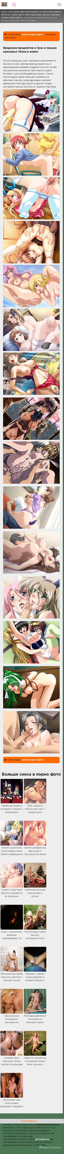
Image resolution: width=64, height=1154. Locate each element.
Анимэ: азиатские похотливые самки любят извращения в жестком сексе (12, 853)
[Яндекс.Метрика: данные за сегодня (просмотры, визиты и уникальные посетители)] (50, 1147)
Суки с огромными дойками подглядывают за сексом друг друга (11, 937)
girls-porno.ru (42, 1139)
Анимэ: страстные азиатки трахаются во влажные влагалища (11, 895)
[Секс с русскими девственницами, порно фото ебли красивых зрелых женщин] (4, 4)
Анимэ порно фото (32, 35)
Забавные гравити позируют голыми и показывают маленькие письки (11, 811)
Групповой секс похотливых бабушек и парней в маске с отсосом (11, 1105)
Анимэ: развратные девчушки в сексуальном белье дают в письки (35, 853)
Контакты (29, 1121)
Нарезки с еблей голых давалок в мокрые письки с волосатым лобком (35, 979)
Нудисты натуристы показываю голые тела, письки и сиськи (35, 1063)
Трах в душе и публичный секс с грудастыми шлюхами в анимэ (35, 811)
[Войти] (14, 4)
